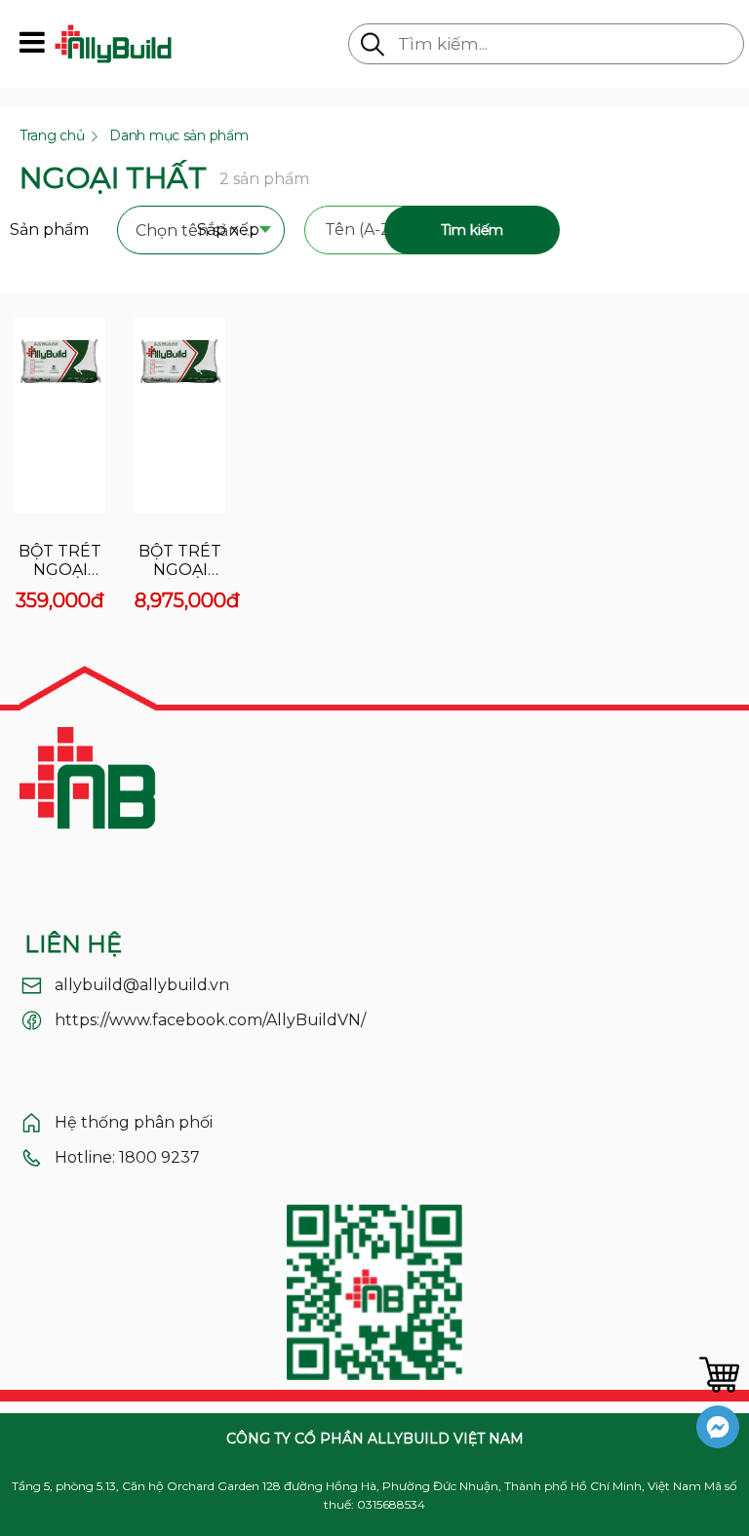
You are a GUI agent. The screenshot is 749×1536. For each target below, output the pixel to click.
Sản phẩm (49, 229)
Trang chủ (52, 135)
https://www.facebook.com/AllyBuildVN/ (210, 1020)
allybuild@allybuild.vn (142, 985)
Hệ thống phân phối (134, 1122)
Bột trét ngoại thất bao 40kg (60, 560)
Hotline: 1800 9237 (127, 1157)
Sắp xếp (228, 229)
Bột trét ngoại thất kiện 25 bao (180, 560)
